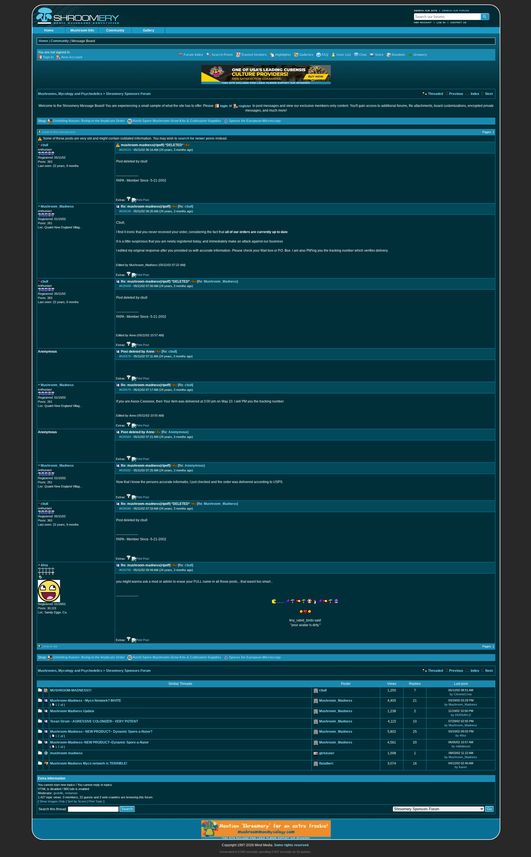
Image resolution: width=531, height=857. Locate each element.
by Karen (461, 767)
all (61, 704)
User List (344, 55)
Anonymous (178, 432)
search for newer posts (196, 138)
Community (115, 30)
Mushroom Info (82, 30)
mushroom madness (66, 753)
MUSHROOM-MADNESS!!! (71, 690)
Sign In (48, 57)
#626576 (125, 356)
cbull (188, 206)
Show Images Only (52, 801)
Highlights (283, 55)
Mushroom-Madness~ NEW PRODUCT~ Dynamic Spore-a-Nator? (101, 732)
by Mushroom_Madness (460, 704)
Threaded (435, 94)
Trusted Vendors (254, 55)
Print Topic (95, 801)
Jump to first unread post (58, 132)
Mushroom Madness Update (72, 711)
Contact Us (459, 22)
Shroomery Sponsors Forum (128, 94)
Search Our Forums (455, 10)
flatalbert (326, 763)
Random (398, 55)
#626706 (125, 570)
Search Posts (222, 55)
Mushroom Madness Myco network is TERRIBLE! (88, 763)
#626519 (125, 149)
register (245, 106)
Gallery (148, 30)
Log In (441, 22)
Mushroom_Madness (220, 281)
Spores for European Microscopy (255, 121)
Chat (363, 55)
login (224, 106)
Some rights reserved (291, 845)
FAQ (325, 55)
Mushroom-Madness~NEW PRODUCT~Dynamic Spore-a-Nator (99, 742)
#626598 (125, 508)
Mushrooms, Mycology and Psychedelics (70, 94)
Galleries (306, 55)
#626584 (125, 436)
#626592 (125, 470)
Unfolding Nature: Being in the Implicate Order (89, 121)
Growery (420, 55)
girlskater (326, 753)
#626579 (125, 389)
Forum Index (193, 55)
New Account (423, 22)
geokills (58, 793)
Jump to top (50, 646)
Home (49, 30)
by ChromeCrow (461, 694)
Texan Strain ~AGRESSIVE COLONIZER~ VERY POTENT (94, 721)
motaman (71, 793)
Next (489, 94)
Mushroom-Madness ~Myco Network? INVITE (85, 701)
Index (474, 94)
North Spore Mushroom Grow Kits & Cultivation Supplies (177, 121)
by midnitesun (461, 746)
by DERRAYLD (461, 715)
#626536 (125, 211)
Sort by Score (76, 801)
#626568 (125, 286)
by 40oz (460, 735)
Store (379, 55)
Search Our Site (425, 10)
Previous (455, 94)
